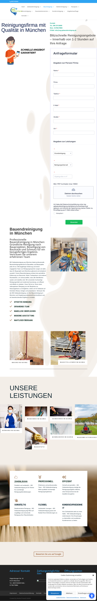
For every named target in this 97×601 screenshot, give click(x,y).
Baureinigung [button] (20, 362)
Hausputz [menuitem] (74, 7)
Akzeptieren (55, 593)
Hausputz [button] (39, 447)
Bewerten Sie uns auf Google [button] (48, 554)
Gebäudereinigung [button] (62, 437)
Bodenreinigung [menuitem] (61, 7)
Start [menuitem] (23, 7)
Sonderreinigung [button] (62, 419)
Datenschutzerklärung (72, 597)
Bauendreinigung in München (27, 242)
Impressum (83, 597)
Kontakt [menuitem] (24, 16)
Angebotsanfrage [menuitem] (72, 11)
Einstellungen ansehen (85, 593)
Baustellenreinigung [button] (72, 362)
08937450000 (14, 1)
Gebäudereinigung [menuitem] (33, 7)
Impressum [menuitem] (13, 593)
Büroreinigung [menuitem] (26, 11)
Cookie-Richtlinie (60, 597)
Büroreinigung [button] (11, 430)
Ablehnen (69, 593)
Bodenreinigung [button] (36, 419)
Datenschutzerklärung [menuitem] (26, 593)
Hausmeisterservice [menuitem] (41, 11)
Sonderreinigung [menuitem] (57, 11)
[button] (92, 596)
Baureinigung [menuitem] (47, 7)
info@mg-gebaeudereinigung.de (65, 30)
